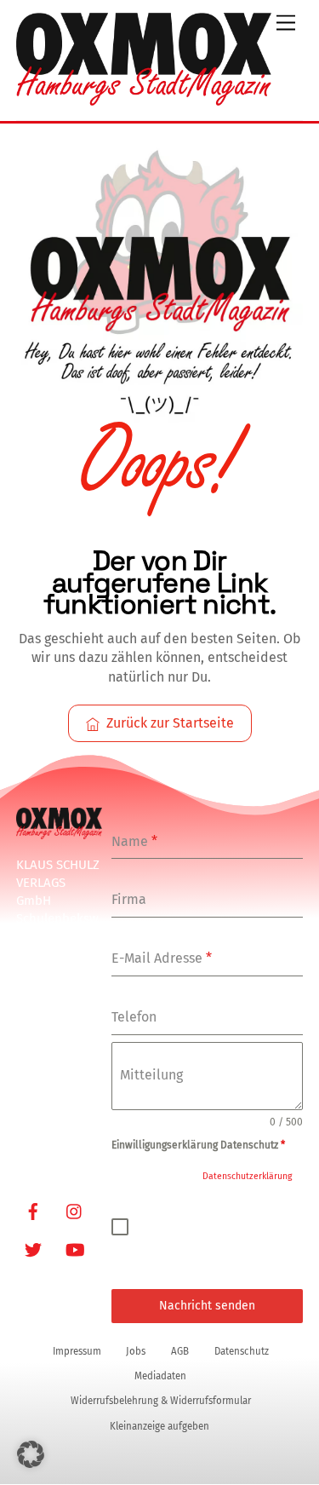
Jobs (135, 1351)
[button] (30, 1454)
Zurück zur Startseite (170, 723)
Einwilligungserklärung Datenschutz (198, 1145)
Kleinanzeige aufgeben (159, 1426)
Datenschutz (241, 1351)
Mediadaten (160, 1376)
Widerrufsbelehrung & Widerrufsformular (161, 1401)
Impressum (77, 1351)
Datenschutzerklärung (247, 1176)
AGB (180, 1351)
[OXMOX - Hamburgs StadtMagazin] (143, 99)
